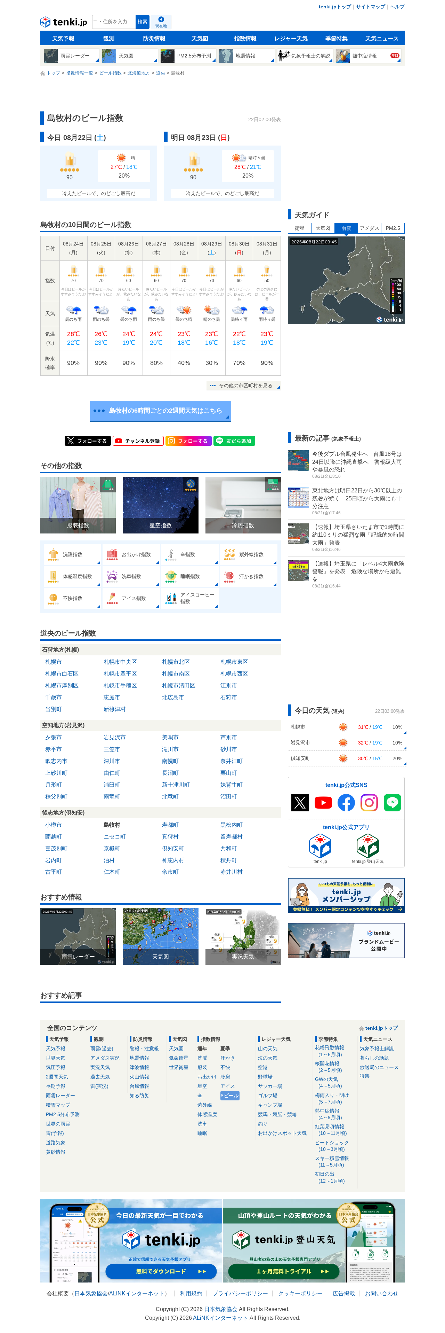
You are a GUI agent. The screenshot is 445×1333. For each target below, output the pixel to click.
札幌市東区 (234, 662)
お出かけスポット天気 (282, 1133)
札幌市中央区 (120, 662)
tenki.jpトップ (335, 6)
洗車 (202, 1124)
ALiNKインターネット (136, 1293)
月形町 (53, 785)
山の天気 (267, 1048)
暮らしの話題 (374, 1058)
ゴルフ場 (267, 1095)
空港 (263, 1067)
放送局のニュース (379, 1067)
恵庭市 (112, 697)
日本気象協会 (91, 1293)
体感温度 (207, 1114)
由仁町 (112, 773)
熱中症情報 (328, 1114)
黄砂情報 (55, 1152)
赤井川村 (231, 872)
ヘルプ (397, 6)
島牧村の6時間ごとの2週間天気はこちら (165, 410)
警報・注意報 (144, 1048)
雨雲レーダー (60, 1095)
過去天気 (100, 1076)
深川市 (112, 761)
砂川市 (228, 749)
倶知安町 (173, 848)
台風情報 (139, 1086)
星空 (202, 1086)
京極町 (112, 848)
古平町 (53, 872)
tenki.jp (64, 23)
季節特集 (336, 38)
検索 (142, 21)
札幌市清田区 (178, 685)
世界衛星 (178, 1067)
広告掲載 (344, 1293)
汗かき (227, 1058)
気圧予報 (55, 1067)
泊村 (109, 860)
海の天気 (267, 1058)
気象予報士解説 (377, 1048)
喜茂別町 (56, 848)
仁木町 (112, 872)
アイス (227, 1086)
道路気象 (55, 1142)
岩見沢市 (115, 737)
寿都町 (170, 825)
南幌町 (170, 761)
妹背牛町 (231, 785)
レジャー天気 (291, 38)
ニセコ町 (115, 837)
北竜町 (170, 797)
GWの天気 (328, 1082)
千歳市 (53, 697)
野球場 (265, 1076)
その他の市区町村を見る (246, 385)
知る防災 (139, 1095)
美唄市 (170, 737)
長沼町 (170, 773)
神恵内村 (173, 860)
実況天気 (100, 1067)
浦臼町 (112, 785)
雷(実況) (99, 1086)
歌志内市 (56, 761)
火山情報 (139, 1076)
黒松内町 (231, 825)
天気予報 (63, 38)
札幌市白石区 (62, 674)
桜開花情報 (328, 1067)
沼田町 (228, 797)
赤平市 (53, 749)
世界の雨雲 (58, 1124)
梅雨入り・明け (332, 1098)
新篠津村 (115, 709)
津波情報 (139, 1067)
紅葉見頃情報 (331, 1130)
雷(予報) (55, 1133)
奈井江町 (231, 761)
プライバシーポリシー (240, 1293)
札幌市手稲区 (120, 685)
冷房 (225, 1076)
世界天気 (55, 1058)
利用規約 (191, 1293)
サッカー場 (270, 1086)
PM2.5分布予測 (63, 1114)
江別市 (228, 685)
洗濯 (202, 1058)
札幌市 (53, 662)
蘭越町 (53, 837)
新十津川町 (176, 785)
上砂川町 (56, 773)
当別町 (53, 709)
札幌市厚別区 (62, 685)
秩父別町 (56, 797)
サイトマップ (370, 6)
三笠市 (112, 749)
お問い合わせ (381, 1293)
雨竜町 (112, 797)
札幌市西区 (234, 674)
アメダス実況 (105, 1058)
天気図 (200, 38)
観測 (108, 38)
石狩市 (228, 697)
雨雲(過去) (101, 1048)
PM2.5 (393, 228)
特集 (365, 1075)
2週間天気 (57, 1076)
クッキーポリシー (300, 1293)
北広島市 (173, 697)
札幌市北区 (176, 662)
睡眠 (202, 1133)
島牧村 (112, 825)
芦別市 (228, 737)
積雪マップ (58, 1105)
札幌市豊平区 (120, 674)
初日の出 (330, 1177)
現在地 (161, 26)
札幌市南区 (176, 674)
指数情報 (245, 38)
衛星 (300, 228)
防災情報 (154, 38)
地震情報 (139, 1058)
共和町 (228, 848)
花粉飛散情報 (329, 1051)
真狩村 (170, 837)
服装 (202, 1067)
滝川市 (170, 749)
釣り (263, 1124)
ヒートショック (332, 1146)
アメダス (369, 228)
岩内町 (53, 860)
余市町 (170, 872)
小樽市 (53, 825)
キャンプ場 (270, 1105)
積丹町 (228, 860)
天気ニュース (382, 38)
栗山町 (228, 773)
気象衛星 (178, 1058)
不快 (225, 1067)
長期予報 (55, 1086)
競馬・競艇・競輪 (277, 1114)
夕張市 (53, 737)
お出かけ (207, 1076)
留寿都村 (231, 837)
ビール (231, 1095)
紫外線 (204, 1105)
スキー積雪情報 (332, 1161)
